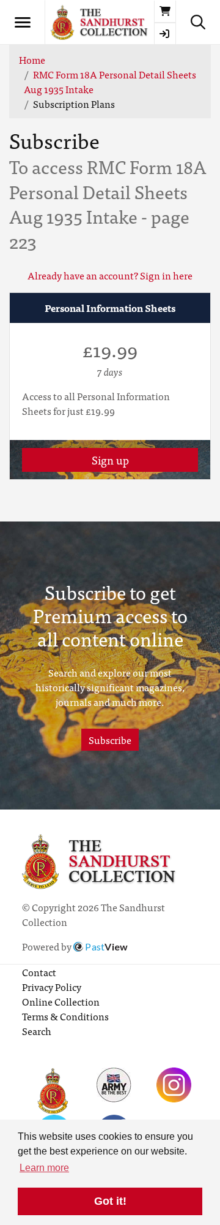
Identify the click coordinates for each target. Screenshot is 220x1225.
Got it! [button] (110, 1201)
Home (32, 59)
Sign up (110, 460)
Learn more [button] (44, 1167)
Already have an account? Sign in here (110, 275)
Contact (39, 972)
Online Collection (61, 1001)
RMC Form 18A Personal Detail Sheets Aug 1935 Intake (110, 81)
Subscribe (110, 740)
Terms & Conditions (65, 1016)
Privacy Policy (51, 987)
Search (36, 1031)
